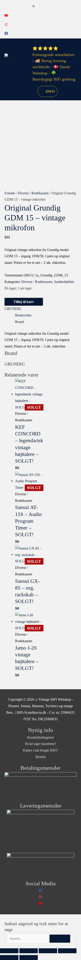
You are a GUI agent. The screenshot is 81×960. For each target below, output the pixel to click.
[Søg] (60, 939)
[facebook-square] (6, 34)
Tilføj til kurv (24, 302)
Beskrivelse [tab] (23, 315)
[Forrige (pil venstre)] (9, 957)
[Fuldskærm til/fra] (28, 950)
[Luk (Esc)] (67, 950)
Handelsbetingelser (40, 737)
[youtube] (6, 16)
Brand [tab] (19, 322)
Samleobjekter (64, 282)
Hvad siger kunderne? (40, 744)
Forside (9, 193)
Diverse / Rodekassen (33, 193)
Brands (41, 757)
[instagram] (6, 25)
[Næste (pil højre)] (28, 957)
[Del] (48, 950)
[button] (29, 91)
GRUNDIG (13, 309)
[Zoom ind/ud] (9, 950)
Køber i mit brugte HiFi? (40, 750)
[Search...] (28, 938)
